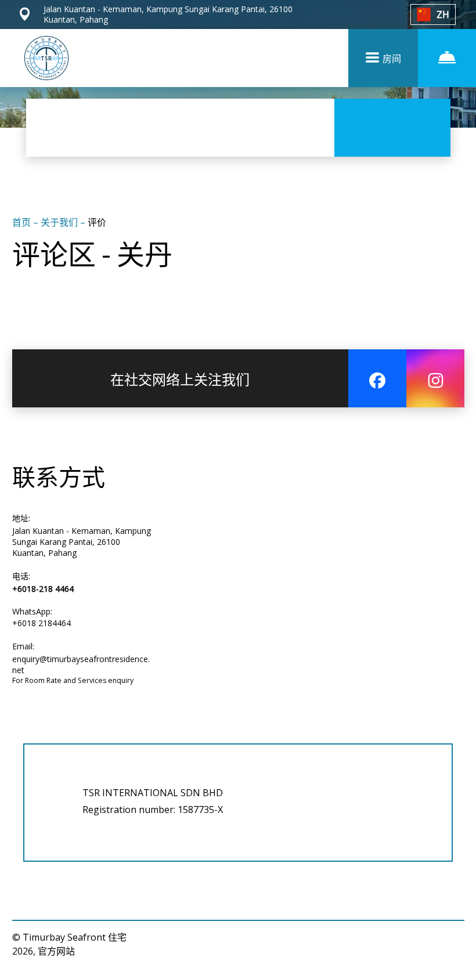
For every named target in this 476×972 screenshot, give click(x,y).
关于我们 (60, 222)
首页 (22, 222)
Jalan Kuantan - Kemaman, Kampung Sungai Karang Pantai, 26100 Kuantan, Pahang (81, 541)
